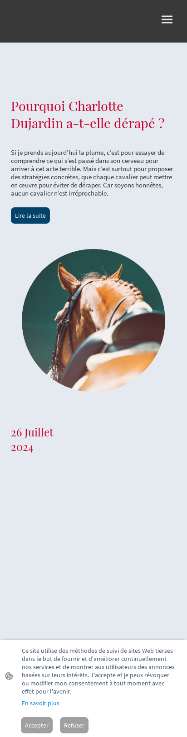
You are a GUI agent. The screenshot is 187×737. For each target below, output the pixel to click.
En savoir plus (40, 703)
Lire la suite (30, 215)
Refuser (74, 725)
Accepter (37, 725)
